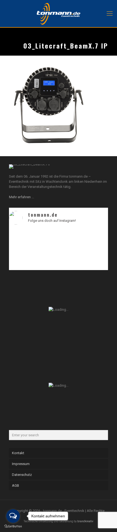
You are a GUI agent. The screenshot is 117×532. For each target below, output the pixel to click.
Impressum (21, 464)
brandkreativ (85, 521)
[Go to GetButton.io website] (13, 526)
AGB (15, 485)
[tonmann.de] (58, 13)
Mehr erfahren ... (21, 197)
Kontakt (18, 453)
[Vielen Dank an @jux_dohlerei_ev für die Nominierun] (96, 254)
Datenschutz (22, 475)
